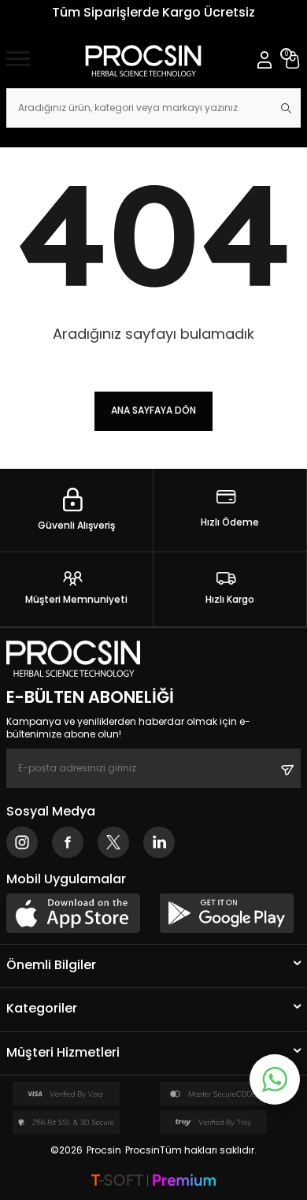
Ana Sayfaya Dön (153, 410)
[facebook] (67, 842)
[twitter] (113, 842)
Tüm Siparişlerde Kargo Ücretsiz (153, 12)
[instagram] (22, 842)
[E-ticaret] (153, 1181)
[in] (159, 842)
